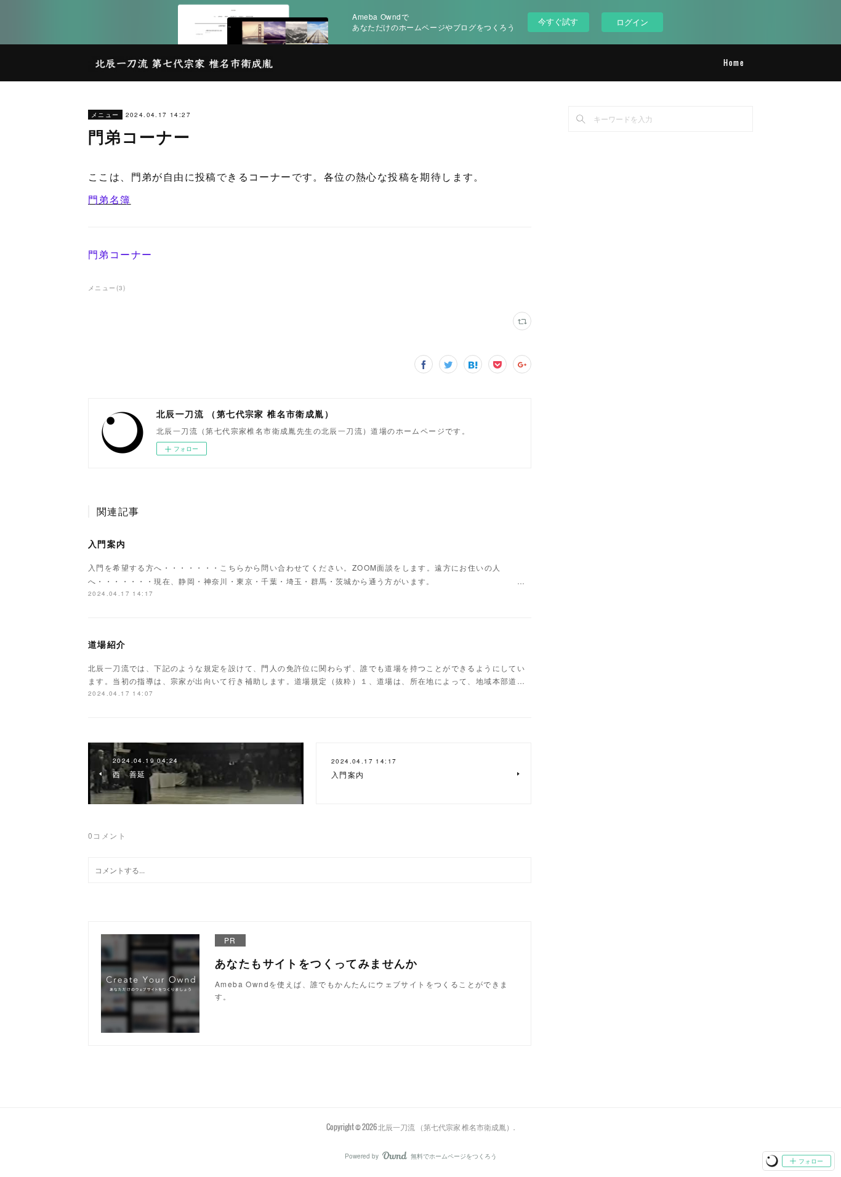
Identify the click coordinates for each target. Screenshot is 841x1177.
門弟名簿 (109, 199)
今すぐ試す (558, 21)
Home (733, 62)
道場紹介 (107, 644)
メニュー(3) (107, 287)
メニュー (105, 114)
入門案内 (107, 543)
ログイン (632, 22)
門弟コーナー (120, 254)
